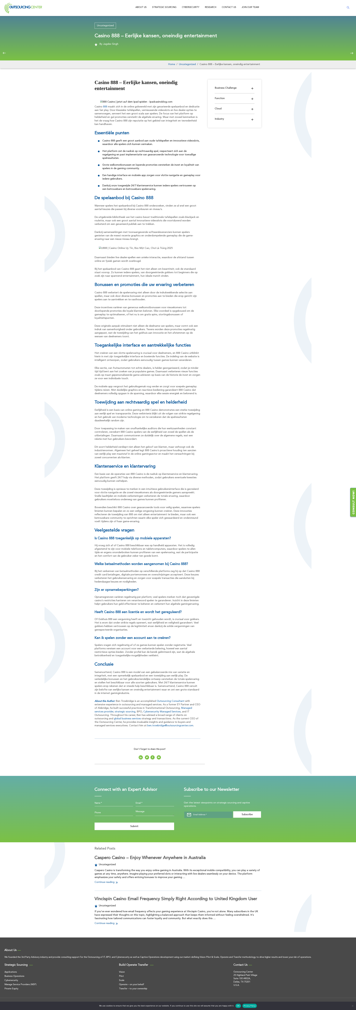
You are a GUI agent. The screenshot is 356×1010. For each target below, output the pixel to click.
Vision (122, 972)
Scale (121, 980)
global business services (127, 718)
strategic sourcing (125, 711)
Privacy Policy (250, 1006)
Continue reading (105, 882)
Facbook (152, 757)
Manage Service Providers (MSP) (20, 984)
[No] (352, 1005)
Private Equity (11, 989)
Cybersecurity (190, 7)
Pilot (121, 976)
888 (105, 106)
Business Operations (14, 976)
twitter (147, 757)
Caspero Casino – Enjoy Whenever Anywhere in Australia (150, 858)
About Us (141, 7)
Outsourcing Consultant (170, 701)
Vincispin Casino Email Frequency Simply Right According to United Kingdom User (176, 899)
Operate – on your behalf (131, 984)
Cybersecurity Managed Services (162, 711)
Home (171, 64)
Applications (10, 972)
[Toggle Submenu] (252, 88)
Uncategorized (105, 25)
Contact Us (229, 7)
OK (238, 1006)
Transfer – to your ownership (133, 989)
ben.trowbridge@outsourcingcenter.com (170, 725)
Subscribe (247, 814)
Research (210, 7)
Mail (159, 757)
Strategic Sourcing (164, 7)
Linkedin (141, 757)
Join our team (250, 7)
